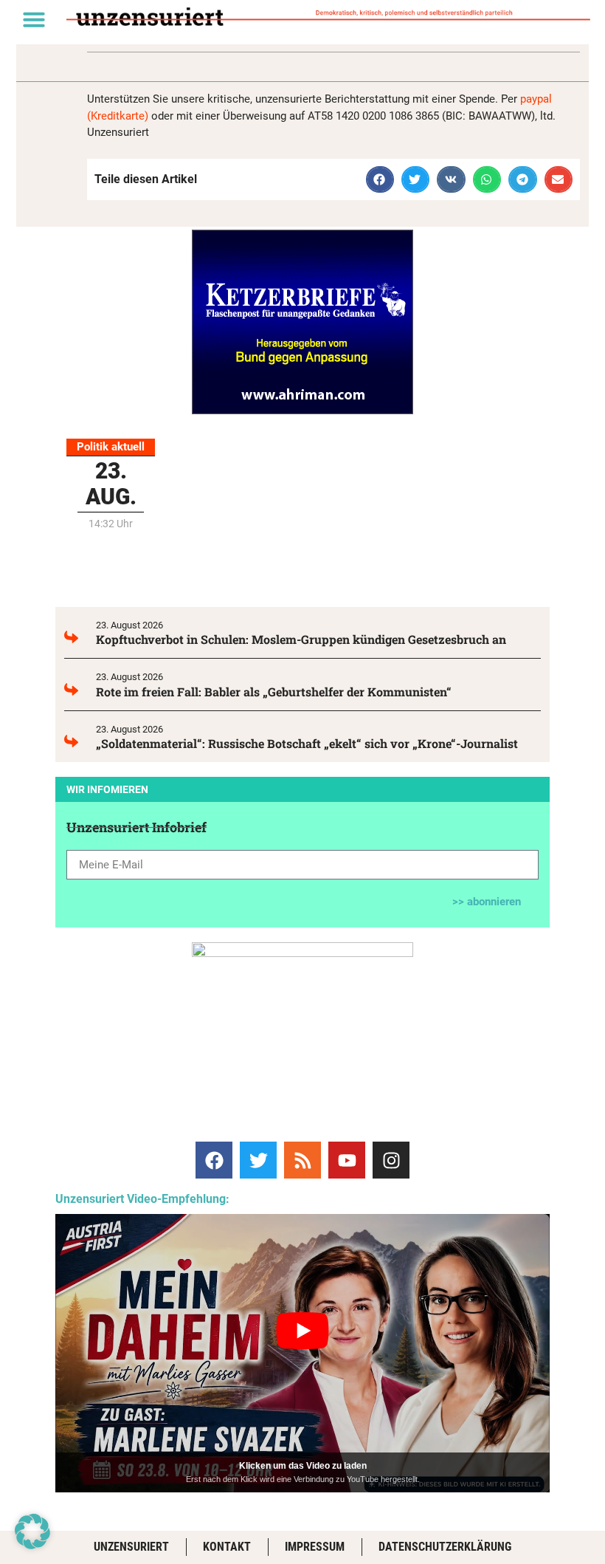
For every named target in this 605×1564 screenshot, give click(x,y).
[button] (34, 19)
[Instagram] (391, 1160)
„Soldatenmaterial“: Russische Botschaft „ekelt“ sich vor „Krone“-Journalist (307, 743)
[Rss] (302, 1160)
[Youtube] (346, 1160)
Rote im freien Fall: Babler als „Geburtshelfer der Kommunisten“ (274, 691)
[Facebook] (214, 1160)
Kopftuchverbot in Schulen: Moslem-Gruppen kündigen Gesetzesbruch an (301, 639)
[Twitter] (258, 1160)
